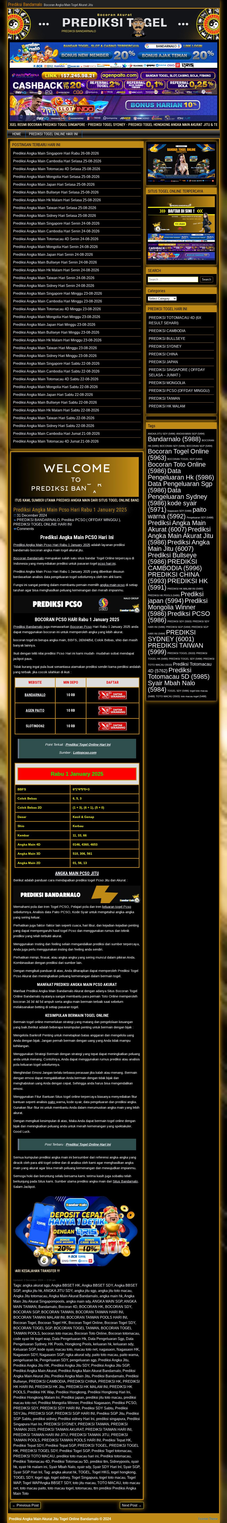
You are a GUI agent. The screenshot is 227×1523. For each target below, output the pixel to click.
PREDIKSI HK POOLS (164, 595)
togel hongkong (123, 1472)
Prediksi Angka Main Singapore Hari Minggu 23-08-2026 (57, 293)
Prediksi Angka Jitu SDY (70, 1365)
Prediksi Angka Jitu (113, 1360)
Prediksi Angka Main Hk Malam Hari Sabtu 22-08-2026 (56, 410)
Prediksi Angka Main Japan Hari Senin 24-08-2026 (53, 254)
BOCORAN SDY (118, 1307)
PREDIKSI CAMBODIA (47, 1381)
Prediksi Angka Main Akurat (35, 1371)
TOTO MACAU (109, 1483)
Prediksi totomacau (115, 1456)
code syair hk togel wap (31, 1339)
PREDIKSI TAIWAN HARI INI (108, 1429)
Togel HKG (100, 1472)
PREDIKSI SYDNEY (60, 1424)
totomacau (83, 1488)
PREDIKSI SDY (25, 1408)
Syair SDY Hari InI (107, 1467)
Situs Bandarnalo (125, 1181)
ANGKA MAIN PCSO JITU (77, 873)
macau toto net (85, 1349)
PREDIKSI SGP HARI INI (75, 1413)
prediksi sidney (44, 1419)
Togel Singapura (85, 1477)
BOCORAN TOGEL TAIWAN (76, 1328)
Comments (25, 529)
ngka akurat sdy (78, 1355)
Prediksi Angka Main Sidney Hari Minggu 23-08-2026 (55, 356)
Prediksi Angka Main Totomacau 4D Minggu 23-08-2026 (57, 309)
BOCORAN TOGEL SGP (32, 1328)
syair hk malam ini (33, 1467)
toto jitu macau (84, 1483)
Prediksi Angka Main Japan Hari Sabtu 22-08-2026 (53, 395)
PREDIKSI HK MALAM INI (87, 1387)
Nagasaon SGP (51, 1355)
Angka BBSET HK (65, 1285)
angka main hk (111, 1296)
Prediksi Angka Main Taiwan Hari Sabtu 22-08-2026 (53, 418)
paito (52, 1102)
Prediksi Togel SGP (74, 1451)
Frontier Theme (208, 1519)
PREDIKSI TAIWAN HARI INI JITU (40, 1435)
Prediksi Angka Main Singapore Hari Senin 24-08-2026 (56, 223)
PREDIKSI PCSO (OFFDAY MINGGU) (179, 391)
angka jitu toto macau (114, 1291)
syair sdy (84, 1467)
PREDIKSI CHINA (81, 1381)
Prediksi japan (72, 1397)
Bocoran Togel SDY (119, 1323)
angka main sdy (78, 1301)
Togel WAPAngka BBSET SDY (47, 1483)
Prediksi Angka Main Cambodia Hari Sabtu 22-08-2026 (56, 371)
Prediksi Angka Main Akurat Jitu (180, 536)
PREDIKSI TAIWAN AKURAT (60, 1429)
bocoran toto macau (57, 1333)
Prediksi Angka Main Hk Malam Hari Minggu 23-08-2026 (57, 340)
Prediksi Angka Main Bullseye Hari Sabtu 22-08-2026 (55, 402)
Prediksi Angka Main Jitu (70, 1376)
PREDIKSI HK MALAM (167, 406)
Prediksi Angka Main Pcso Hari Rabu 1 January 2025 (70, 510)
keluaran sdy (123, 1344)
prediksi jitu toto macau (104, 1397)
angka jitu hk (32, 1291)
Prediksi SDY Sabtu (97, 1408)
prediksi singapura (110, 1419)
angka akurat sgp (36, 1285)
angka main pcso (112, 585)
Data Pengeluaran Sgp (106, 1339)
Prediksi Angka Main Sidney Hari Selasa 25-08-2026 (54, 216)
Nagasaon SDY (25, 1355)
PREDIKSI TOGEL (92, 1445)
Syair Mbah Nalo (62, 1467)
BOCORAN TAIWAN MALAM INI (39, 1317)
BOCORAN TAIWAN (57, 1312)
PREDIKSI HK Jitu (49, 1387)
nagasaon (107, 1349)
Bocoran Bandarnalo (28, 558)
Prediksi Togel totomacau (111, 1451)
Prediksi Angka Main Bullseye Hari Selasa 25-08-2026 (56, 192)
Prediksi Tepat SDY (28, 1445)
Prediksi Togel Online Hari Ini (87, 744)
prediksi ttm (99, 1461)
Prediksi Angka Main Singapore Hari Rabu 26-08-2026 (56, 153)
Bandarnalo (47, 1307)
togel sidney (60, 1477)
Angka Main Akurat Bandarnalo (73, 1296)
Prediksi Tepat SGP (60, 1445)
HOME (16, 134)
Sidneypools (119, 1461)
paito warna (129, 1355)
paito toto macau (105, 1355)
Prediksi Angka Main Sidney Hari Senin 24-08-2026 (53, 286)
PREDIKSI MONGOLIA (167, 383)
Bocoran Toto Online (90, 1333)
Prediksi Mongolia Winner (58, 1403)
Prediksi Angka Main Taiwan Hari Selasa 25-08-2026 (54, 208)
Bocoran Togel (24, 1323)
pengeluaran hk (25, 1360)
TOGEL (84, 1472)
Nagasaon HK (128, 1349)
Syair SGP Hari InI (27, 1472)
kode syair (45, 1349)
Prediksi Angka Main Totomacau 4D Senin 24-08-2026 (55, 239)
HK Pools (55, 1344)
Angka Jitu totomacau (30, 1296)
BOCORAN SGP (26, 1312)
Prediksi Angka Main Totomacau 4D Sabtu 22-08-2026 (55, 379)
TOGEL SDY (23, 1477)
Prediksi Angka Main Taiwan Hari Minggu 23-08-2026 (55, 348)
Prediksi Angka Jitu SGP (110, 1365)
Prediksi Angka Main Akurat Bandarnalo (89, 1371)
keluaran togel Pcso (116, 907)
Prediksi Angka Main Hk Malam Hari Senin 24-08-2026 (56, 270)
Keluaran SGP (24, 1349)
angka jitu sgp (85, 1291)
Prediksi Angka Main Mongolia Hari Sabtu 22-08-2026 (55, 387)
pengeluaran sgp (83, 1360)
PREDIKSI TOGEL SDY (39, 1451)
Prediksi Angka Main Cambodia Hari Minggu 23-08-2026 (57, 301)
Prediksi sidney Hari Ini (76, 1419)
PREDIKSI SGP (40, 1413)
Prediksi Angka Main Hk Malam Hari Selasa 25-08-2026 (57, 200)
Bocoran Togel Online (85, 1323)
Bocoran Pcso (81, 627)
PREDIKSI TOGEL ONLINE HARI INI (53, 134)
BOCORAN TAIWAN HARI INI (99, 1312)
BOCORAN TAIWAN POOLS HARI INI (97, 1317)
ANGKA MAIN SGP (107, 1301)
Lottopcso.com (84, 752)
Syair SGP (131, 1467)
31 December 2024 (32, 515)
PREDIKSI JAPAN (163, 362)
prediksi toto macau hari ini (78, 1456)
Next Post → (132, 1505)
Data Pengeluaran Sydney (177, 496)
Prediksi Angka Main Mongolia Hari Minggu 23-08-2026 (56, 317)
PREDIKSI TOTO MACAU (34, 1456)
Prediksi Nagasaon (95, 1403)
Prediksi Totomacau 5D (70, 1461)
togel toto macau (112, 1477)
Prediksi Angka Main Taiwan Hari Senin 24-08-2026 (53, 278)
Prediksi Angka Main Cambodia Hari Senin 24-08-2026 (56, 231)
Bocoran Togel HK (52, 1323)
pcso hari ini (106, 563)
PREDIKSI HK (109, 1381)
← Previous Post (25, 1505)
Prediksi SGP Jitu (110, 1413)
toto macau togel (61, 1488)
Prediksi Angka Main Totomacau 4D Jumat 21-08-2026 (56, 441)
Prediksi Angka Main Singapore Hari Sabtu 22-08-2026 (56, 363)
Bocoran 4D (68, 1307)
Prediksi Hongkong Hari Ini (109, 1392)
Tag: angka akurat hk (60, 1472)
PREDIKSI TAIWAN (93, 1424)
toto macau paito (33, 1488)
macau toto (63, 1349)
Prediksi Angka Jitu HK (31, 1365)
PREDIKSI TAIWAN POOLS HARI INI (71, 1440)
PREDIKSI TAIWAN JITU (89, 1435)
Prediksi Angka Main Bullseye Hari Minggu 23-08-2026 (56, 332)
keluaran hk (102, 1344)
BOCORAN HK (91, 1307)
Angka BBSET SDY (97, 1285)
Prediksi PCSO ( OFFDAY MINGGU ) (90, 520)
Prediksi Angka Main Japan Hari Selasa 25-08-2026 (54, 184)
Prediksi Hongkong (71, 1392)
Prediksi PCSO (124, 1403)
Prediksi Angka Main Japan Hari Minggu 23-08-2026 (54, 324)
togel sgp (42, 1477)
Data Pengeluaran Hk (69, 1339)
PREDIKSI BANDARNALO (38, 520)
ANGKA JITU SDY (58, 1291)
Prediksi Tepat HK (117, 1440)
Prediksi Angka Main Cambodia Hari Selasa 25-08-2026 (57, 161)
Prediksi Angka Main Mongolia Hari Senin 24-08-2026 (55, 247)
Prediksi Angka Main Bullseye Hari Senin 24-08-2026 (55, 262)
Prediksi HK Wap (40, 1392)
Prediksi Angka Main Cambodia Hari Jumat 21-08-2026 (56, 433)
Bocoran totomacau (123, 1333)
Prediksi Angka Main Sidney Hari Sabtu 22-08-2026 (53, 426)
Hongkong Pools (78, 1344)
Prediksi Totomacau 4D (31, 1461)
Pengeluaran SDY (54, 1360)
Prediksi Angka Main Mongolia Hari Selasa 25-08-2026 (56, 177)
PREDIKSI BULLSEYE (167, 338)
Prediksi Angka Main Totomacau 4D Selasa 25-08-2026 (56, 169)
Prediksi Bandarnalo (25, 4)
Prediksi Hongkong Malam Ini (36, 1397)
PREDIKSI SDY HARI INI (60, 1408)
